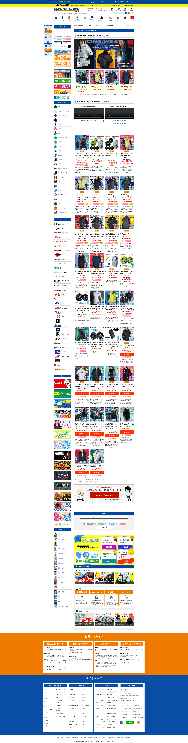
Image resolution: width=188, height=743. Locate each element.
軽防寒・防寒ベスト (111, 719)
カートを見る (131, 1)
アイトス (84, 694)
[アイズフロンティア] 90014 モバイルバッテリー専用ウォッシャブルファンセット (97, 344)
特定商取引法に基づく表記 (99, 737)
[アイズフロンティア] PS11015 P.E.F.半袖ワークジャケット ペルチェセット (97, 234)
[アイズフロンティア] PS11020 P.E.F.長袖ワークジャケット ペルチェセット (127, 196)
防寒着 (85, 20)
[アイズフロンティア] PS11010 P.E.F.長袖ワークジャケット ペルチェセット (112, 234)
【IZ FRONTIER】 (109, 25)
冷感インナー (110, 711)
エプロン (46, 715)
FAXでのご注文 (125, 711)
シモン (83, 721)
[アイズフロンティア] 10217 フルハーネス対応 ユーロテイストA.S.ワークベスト (112, 308)
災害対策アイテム (111, 705)
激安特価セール (110, 702)
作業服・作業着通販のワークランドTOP (82, 25)
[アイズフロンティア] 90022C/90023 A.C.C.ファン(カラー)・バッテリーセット (97, 155)
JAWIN (71, 692)
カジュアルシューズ (60, 689)
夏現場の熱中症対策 (111, 713)
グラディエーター (74, 705)
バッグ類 (58, 708)
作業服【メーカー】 (98, 25)
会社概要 (109, 737)
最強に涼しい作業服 (111, 708)
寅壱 (71, 727)
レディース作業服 (99, 719)
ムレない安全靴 (110, 697)
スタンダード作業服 (100, 689)
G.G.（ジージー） (74, 719)
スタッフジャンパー (48, 704)
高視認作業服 (98, 708)
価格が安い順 (120, 131)
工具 (125, 20)
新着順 (113, 131)
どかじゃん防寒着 (111, 721)
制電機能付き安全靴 (111, 692)
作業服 (55, 20)
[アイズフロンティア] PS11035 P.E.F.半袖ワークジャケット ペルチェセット (82, 196)
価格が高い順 (129, 131)
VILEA (83, 700)
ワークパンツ (98, 713)
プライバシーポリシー (118, 737)
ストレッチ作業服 (99, 700)
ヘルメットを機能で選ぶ (112, 700)
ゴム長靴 (46, 720)
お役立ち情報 (99, 10)
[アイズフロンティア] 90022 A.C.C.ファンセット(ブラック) (82, 310)
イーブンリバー (73, 724)
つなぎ (62, 20)
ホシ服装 (72, 721)
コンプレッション (101, 20)
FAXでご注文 (105, 5)
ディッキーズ (73, 708)
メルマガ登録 (99, 8)
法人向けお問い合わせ (129, 5)
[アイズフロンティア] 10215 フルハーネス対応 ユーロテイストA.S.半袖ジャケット (82, 344)
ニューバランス (85, 716)
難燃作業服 (98, 697)
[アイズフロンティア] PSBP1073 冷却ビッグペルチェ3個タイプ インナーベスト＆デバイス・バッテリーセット (112, 426)
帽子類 (57, 702)
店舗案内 (90, 737)
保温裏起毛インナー (111, 727)
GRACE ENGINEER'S (86, 692)
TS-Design (72, 700)
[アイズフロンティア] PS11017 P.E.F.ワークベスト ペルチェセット (82, 234)
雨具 (45, 701)
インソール (58, 694)
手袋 (57, 697)
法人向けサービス (116, 5)
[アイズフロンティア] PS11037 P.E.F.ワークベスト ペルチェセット (127, 155)
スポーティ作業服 (99, 705)
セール (132, 20)
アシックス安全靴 (86, 711)
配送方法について (137, 711)
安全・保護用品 (59, 713)
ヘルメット (118, 20)
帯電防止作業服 (99, 702)
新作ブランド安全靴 (100, 727)
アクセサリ (58, 705)
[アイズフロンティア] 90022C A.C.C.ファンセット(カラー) (127, 273)
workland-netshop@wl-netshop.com (130, 695)
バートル (72, 697)
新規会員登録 (90, 8)
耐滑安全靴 (109, 689)
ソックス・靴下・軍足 (61, 692)
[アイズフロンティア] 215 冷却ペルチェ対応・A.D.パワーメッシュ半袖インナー (97, 308)
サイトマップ (128, 737)
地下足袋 (46, 723)
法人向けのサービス (126, 708)
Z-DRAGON (72, 694)
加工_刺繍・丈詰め (60, 716)
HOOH (83, 697)
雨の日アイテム (99, 716)
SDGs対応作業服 (99, 694)
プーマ (83, 719)
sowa (71, 713)
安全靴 (110, 20)
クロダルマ (72, 711)
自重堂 (71, 689)
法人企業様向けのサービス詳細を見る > (109, 499)
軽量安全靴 (109, 694)
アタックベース (73, 730)
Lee (82, 702)
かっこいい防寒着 (111, 716)
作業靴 (45, 725)
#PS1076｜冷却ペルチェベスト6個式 (119, 123)
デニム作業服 (98, 724)
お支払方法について (137, 708)
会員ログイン (102, 1)
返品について (125, 714)
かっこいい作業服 (99, 692)
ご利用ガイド (136, 705)
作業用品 (58, 711)
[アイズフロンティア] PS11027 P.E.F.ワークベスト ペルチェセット (97, 196)
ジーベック (84, 689)
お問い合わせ (90, 10)
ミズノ (83, 713)
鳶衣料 (69, 20)
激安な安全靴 (98, 730)
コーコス (72, 702)
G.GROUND (72, 716)
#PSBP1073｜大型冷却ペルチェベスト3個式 (89, 120)
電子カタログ (95, 5)
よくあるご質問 (136, 714)
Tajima (83, 724)
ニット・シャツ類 (48, 709)
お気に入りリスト (121, 1)
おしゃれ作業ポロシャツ (101, 711)
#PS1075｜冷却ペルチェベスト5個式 (119, 120)
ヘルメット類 (59, 700)
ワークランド (85, 727)
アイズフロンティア (86, 705)
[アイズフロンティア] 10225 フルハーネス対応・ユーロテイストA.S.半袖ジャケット (127, 424)
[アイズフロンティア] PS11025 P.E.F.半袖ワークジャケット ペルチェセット (112, 196)
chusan (83, 708)
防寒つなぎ (109, 724)
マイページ (110, 1)
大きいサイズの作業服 (100, 721)
